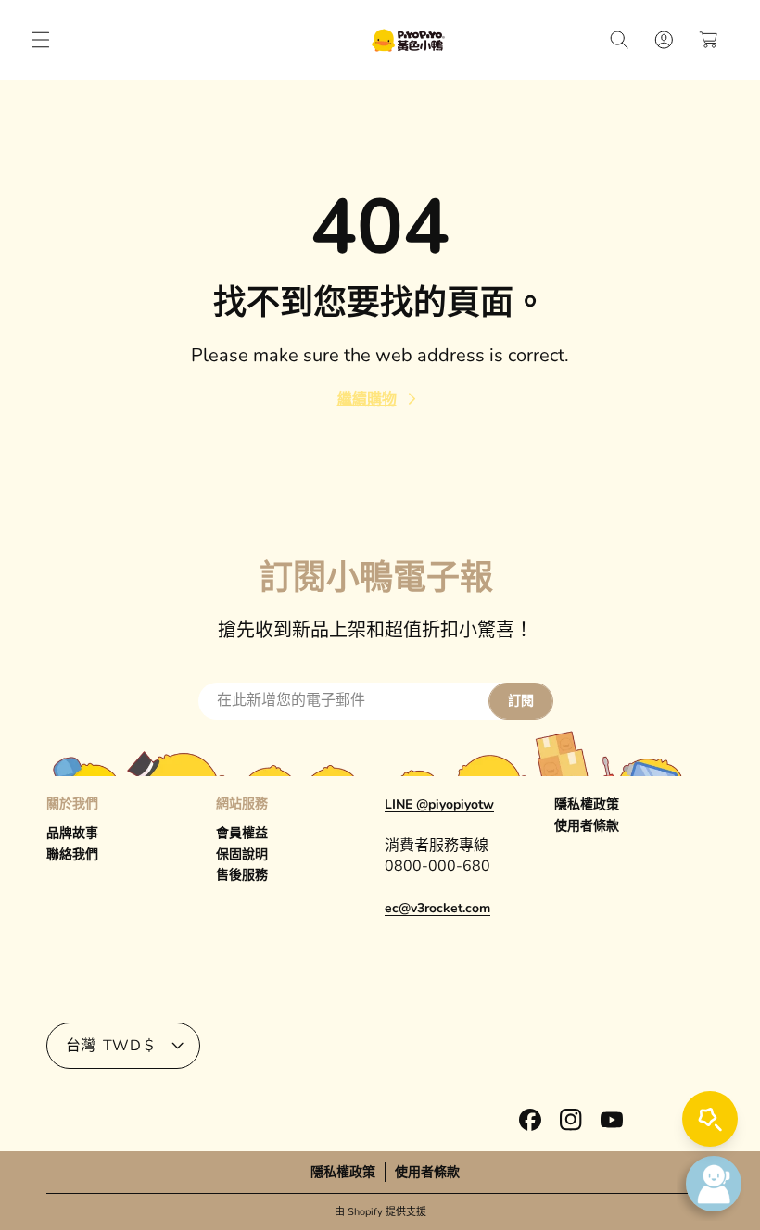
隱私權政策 (586, 804)
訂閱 (521, 700)
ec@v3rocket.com (437, 908)
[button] (41, 39)
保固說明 (242, 854)
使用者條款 (586, 826)
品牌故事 (72, 833)
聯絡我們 (72, 854)
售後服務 (242, 875)
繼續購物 (367, 399)
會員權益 (242, 833)
